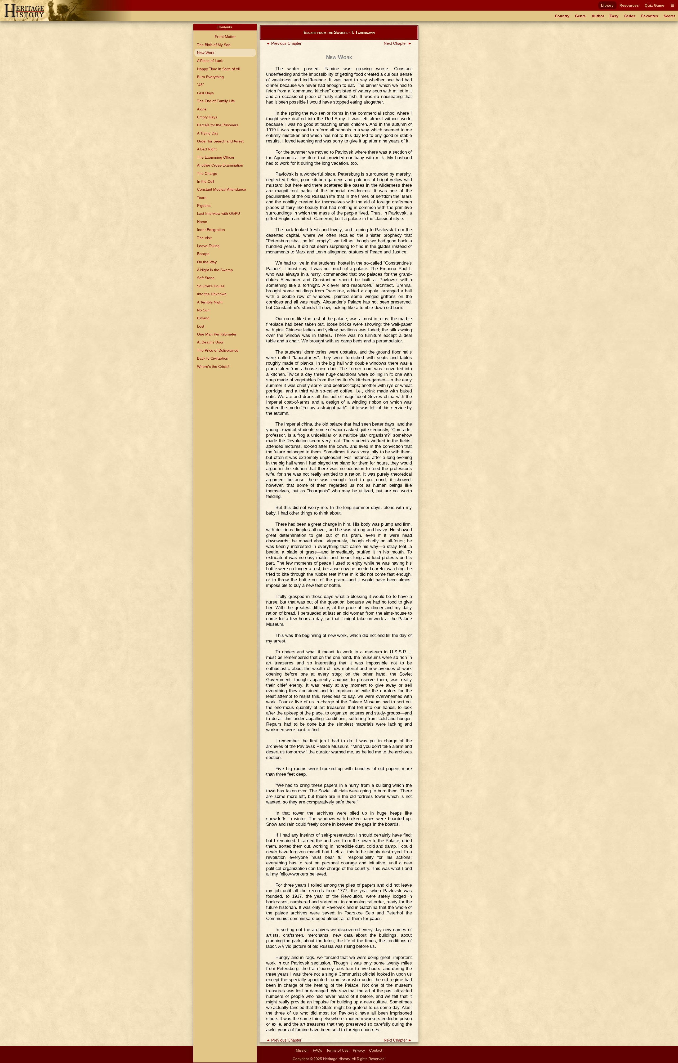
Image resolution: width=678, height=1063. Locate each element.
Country (562, 16)
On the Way (207, 262)
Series (629, 16)
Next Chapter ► (398, 43)
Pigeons (204, 205)
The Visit (204, 238)
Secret (669, 16)
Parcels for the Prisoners (217, 125)
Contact (375, 1050)
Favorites (649, 16)
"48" (200, 85)
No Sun (203, 310)
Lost (200, 326)
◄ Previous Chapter (283, 43)
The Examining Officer (215, 157)
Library (607, 5)
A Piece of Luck (210, 61)
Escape (203, 254)
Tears (201, 197)
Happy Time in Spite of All (218, 69)
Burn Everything (210, 77)
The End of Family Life (216, 101)
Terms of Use (337, 1050)
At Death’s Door (210, 342)
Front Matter (225, 36)
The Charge (207, 173)
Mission (302, 1050)
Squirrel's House (211, 286)
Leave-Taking (208, 246)
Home (202, 222)
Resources (629, 5)
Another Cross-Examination (220, 165)
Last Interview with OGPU (218, 213)
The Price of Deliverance (217, 350)
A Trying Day (207, 133)
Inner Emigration (211, 229)
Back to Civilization (212, 358)
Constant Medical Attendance (221, 189)
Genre (580, 16)
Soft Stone (206, 278)
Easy (614, 16)
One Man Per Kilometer (217, 334)
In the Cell (205, 181)
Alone (202, 109)
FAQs (317, 1050)
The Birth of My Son (213, 45)
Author (598, 16)
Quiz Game (654, 5)
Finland (203, 318)
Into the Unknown (211, 294)
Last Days (205, 93)
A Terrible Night (209, 302)
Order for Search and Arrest (220, 141)
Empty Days (207, 117)
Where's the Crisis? (213, 366)
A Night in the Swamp (215, 270)
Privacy (359, 1050)
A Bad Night (207, 149)
